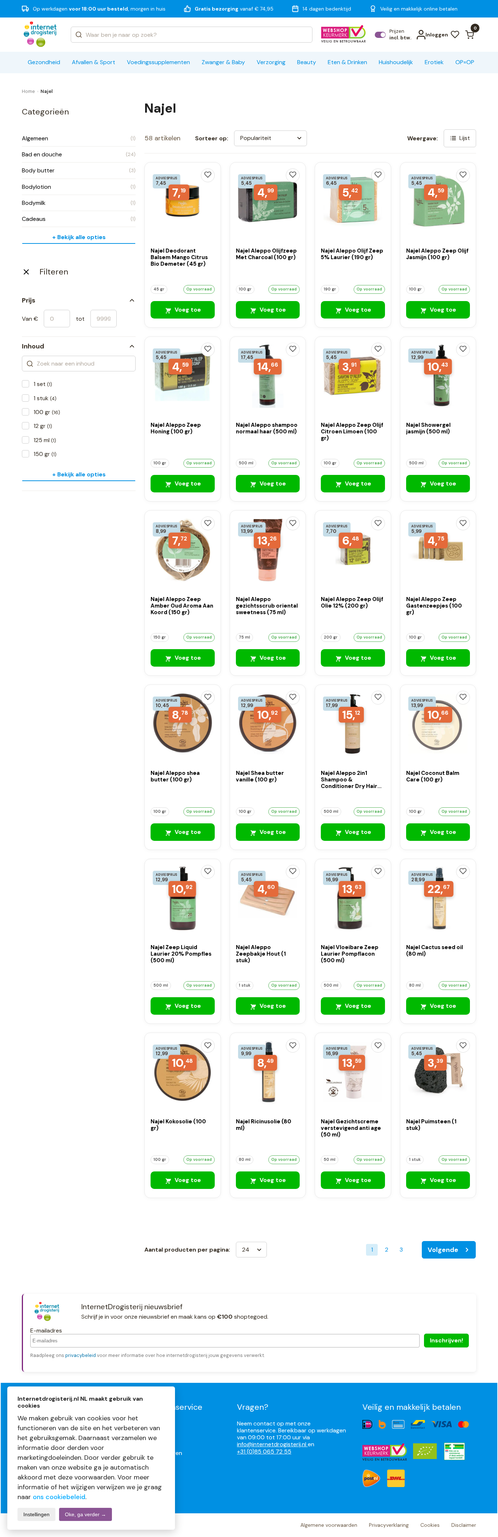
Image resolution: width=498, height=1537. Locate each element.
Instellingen (36, 1514)
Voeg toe (187, 309)
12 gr (43, 426)
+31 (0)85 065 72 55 (264, 1451)
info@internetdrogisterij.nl (272, 1444)
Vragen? (252, 1407)
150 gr (45, 454)
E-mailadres (46, 1330)
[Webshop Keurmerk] (343, 34)
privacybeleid (80, 1355)
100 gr (47, 412)
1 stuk (45, 398)
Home (28, 91)
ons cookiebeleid (59, 1497)
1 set (43, 384)
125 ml (45, 440)
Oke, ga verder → (85, 1514)
